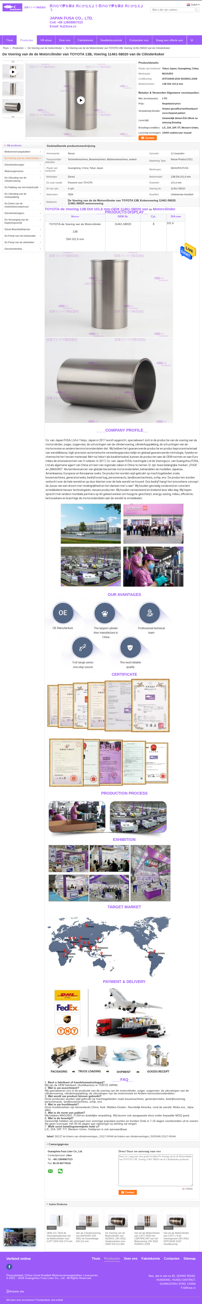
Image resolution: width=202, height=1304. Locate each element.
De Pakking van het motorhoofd (21, 187)
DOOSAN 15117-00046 (163, 1136)
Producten (26, 40)
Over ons (64, 40)
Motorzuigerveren (14, 171)
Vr (192, 40)
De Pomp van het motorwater (20, 236)
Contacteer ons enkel (49, 1299)
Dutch (194, 4)
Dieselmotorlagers (14, 213)
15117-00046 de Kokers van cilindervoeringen (124, 1136)
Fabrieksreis (85, 40)
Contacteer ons (139, 40)
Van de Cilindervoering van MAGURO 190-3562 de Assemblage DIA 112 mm (88, 1237)
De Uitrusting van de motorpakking (15, 195)
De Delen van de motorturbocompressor (17, 205)
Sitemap (189, 1258)
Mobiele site (16, 1291)
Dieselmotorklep (13, 249)
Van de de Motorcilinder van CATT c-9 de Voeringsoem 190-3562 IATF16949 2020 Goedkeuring (176, 1238)
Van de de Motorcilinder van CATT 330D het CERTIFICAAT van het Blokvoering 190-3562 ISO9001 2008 (147, 1238)
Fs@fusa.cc (188, 1287)
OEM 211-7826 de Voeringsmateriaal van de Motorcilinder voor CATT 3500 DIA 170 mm (59, 1237)
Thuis (9, 40)
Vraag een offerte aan (169, 40)
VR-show (46, 40)
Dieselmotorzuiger (14, 164)
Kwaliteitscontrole (111, 40)
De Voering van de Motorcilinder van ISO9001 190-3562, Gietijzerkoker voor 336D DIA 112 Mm (115, 1238)
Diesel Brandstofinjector (17, 229)
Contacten (172, 1258)
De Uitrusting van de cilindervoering (15, 179)
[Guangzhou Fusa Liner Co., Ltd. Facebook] (9, 1267)
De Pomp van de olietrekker (19, 242)
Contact (149, 137)
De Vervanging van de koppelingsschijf (16, 221)
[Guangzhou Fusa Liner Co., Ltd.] (24, 7)
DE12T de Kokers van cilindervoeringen (76, 1136)
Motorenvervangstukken (17, 151)
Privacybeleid (14, 1275)
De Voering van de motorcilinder (45, 48)
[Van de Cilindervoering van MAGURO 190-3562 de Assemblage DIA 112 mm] (89, 1221)
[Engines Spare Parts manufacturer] (81, 100)
